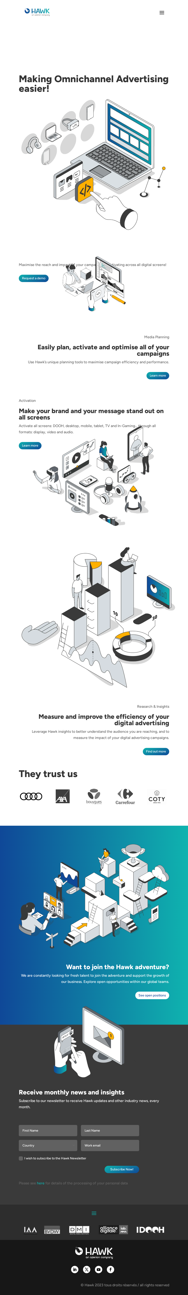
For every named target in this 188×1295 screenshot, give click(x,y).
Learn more (158, 376)
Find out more (156, 751)
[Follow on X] (86, 1269)
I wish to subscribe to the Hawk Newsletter (55, 1158)
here (40, 1183)
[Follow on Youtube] (98, 1269)
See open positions (152, 995)
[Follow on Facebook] (110, 1269)
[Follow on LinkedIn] (74, 1269)
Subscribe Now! (121, 1169)
